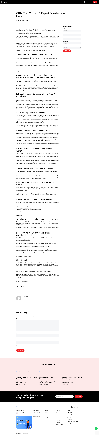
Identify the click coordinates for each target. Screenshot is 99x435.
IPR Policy (69, 423)
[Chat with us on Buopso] (96, 428)
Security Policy (69, 424)
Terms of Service (70, 415)
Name (17, 333)
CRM (57, 412)
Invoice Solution (58, 420)
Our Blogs (46, 415)
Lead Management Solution (60, 414)
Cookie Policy (69, 419)
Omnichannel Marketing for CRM (39, 279)
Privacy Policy (69, 417)
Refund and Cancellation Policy (72, 421)
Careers (46, 414)
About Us (46, 412)
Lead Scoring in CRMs (50, 279)
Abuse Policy (69, 412)
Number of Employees (67, 45)
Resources (33, 2)
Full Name (64, 28)
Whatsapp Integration (59, 424)
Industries (26, 2)
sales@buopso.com (36, 417)
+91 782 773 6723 (21, 412)
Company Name (65, 41)
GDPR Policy (69, 414)
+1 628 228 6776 (21, 413)
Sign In (95, 2)
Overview (14, 2)
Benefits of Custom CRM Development (46, 378)
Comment (18, 318)
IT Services (58, 422)
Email (17, 339)
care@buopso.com (36, 412)
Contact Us (46, 417)
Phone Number (65, 37)
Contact (39, 2)
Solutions (20, 2)
